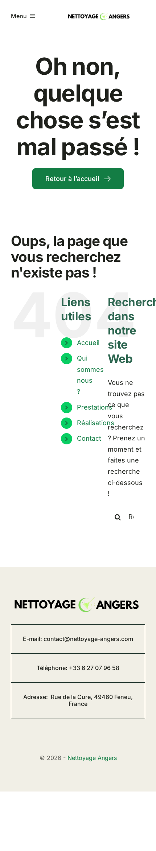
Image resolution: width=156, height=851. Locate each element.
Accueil (88, 342)
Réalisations (95, 423)
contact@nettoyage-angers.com (88, 638)
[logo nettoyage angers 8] (99, 12)
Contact (89, 438)
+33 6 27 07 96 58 (94, 667)
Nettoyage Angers (92, 757)
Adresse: (78, 700)
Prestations (94, 407)
